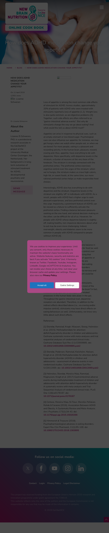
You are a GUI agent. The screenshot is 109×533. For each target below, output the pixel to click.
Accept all (42, 285)
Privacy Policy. (50, 275)
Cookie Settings (67, 285)
